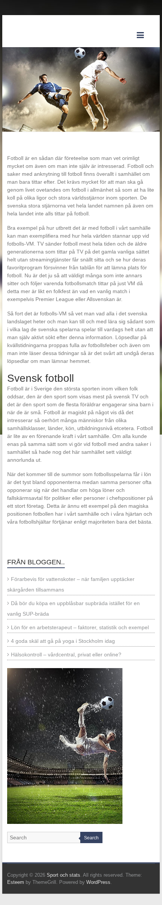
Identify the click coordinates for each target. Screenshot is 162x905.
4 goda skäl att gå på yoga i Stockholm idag (63, 641)
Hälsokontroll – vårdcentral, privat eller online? (66, 654)
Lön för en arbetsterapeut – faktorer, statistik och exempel (80, 627)
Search (91, 837)
